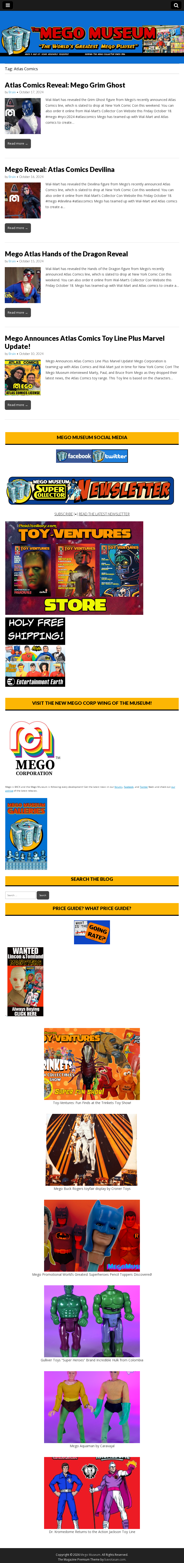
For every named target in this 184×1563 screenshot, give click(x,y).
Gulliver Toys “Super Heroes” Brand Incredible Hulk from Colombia (92, 1360)
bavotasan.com (115, 1559)
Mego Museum (90, 1555)
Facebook (128, 786)
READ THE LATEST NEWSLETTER (104, 514)
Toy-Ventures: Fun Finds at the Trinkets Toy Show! (92, 1102)
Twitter (144, 786)
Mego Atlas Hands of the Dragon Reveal (66, 254)
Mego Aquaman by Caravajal (92, 1446)
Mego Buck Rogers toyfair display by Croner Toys (92, 1188)
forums (118, 786)
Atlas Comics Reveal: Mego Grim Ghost (65, 85)
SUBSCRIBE (63, 514)
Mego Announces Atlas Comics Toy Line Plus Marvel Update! (85, 342)
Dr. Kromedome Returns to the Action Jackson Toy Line (92, 1531)
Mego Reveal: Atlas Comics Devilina (60, 169)
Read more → (18, 143)
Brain (12, 92)
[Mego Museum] (92, 33)
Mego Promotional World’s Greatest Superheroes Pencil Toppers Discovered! (92, 1274)
